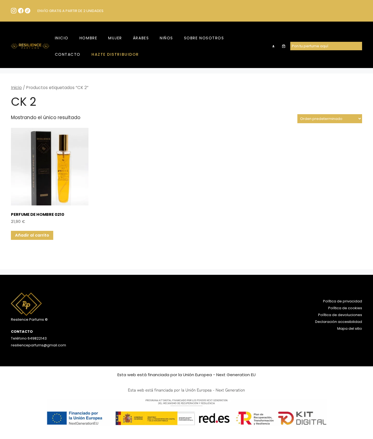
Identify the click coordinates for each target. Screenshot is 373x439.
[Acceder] (273, 46)
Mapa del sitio (349, 328)
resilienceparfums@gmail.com (38, 345)
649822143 (37, 338)
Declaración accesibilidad (338, 321)
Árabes (141, 38)
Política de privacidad (342, 301)
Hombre (88, 38)
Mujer (115, 38)
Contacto (68, 54)
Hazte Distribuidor (115, 54)
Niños (166, 38)
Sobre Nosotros (204, 38)
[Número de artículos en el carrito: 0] (283, 46)
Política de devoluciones (340, 314)
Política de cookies (345, 308)
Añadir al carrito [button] (32, 235)
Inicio (62, 38)
